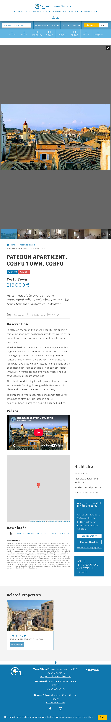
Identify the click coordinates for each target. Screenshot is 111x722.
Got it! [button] (102, 717)
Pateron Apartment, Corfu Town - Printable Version (42, 533)
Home (12, 244)
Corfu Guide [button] (74, 11)
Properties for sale (27, 244)
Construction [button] (59, 11)
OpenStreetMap (64, 521)
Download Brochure (89, 542)
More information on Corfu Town (87, 566)
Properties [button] (23, 11)
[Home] (15, 11)
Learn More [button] (87, 717)
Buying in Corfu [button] (41, 11)
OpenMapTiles (52, 521)
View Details (17, 644)
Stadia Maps (41, 521)
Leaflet (32, 521)
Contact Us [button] (90, 11)
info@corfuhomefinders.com (55, 676)
